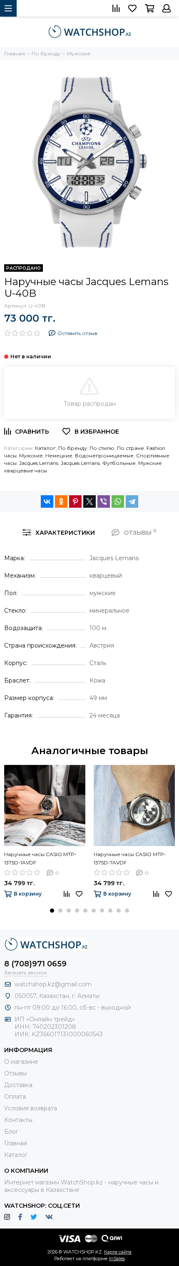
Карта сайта (118, 1252)
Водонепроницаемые (104, 455)
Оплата (15, 1096)
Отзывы (15, 1073)
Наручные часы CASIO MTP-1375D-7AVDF (130, 858)
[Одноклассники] (61, 501)
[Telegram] (132, 501)
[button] (52, 911)
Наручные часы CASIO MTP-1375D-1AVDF (40, 858)
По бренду (72, 448)
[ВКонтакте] (47, 501)
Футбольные (119, 463)
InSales (117, 1258)
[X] (89, 501)
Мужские (31, 455)
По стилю (102, 448)
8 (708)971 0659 (35, 963)
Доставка (18, 1085)
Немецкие (58, 455)
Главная (15, 1143)
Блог (11, 1131)
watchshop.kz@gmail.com (53, 984)
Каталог (45, 448)
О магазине (21, 1061)
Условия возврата (30, 1108)
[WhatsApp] (118, 501)
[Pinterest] (75, 501)
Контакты (18, 1120)
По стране (130, 448)
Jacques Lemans (38, 463)
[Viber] (103, 501)
